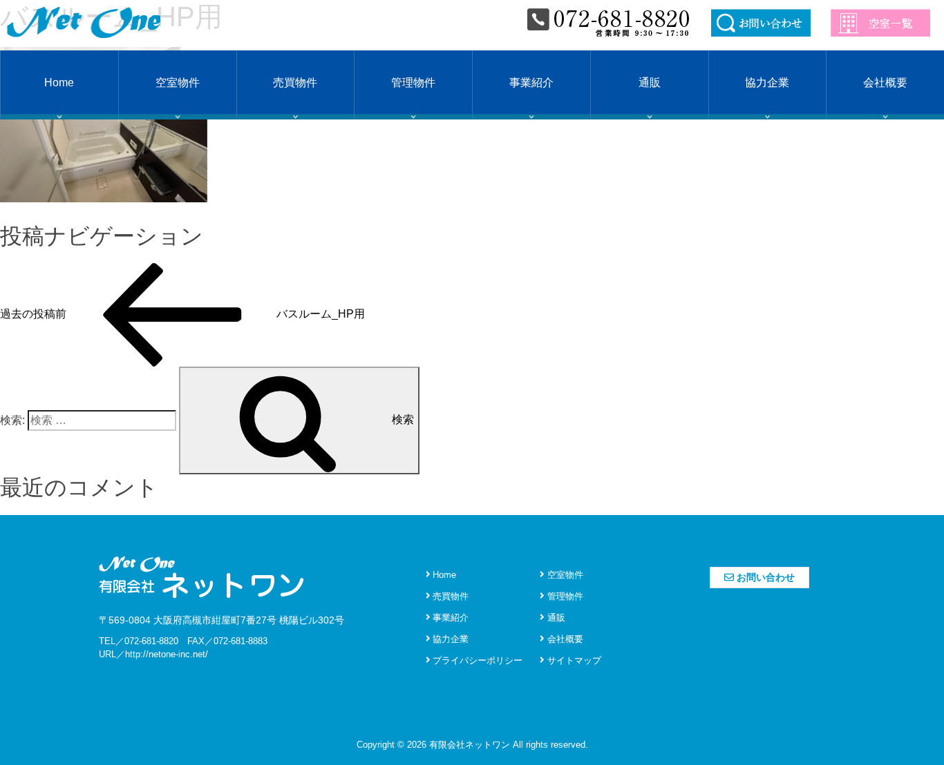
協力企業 (767, 82)
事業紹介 (531, 82)
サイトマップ (573, 660)
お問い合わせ (764, 577)
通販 (650, 82)
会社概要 (885, 82)
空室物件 (177, 82)
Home (59, 82)
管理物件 (413, 82)
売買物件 (295, 82)
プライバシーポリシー (476, 660)
